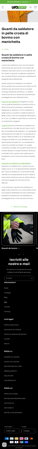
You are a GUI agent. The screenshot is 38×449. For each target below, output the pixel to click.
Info (5, 302)
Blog (5, 297)
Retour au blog (20, 207)
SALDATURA (8, 376)
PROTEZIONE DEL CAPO (13, 366)
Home (6, 288)
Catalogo (7, 293)
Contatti (7, 307)
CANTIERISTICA (10, 380)
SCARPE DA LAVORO (11, 357)
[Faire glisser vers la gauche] (14, 254)
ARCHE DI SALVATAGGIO (13, 412)
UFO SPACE (11, 445)
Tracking (7, 311)
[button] (2, 7)
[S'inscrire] (31, 278)
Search (6, 343)
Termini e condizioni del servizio (15, 334)
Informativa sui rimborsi (12, 329)
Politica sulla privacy (11, 325)
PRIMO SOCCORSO (11, 394)
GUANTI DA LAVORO (11, 361)
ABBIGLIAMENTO (10, 371)
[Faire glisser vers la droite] (23, 254)
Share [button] (6, 49)
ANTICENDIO (9, 408)
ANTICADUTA (9, 403)
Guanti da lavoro (9, 248)
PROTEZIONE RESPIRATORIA (15, 398)
